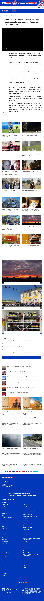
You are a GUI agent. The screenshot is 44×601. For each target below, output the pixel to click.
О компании (4, 559)
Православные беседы (5, 537)
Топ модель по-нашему (27, 552)
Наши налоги (25, 504)
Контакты (24, 567)
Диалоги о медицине (5, 552)
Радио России (5, 573)
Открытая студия (5, 543)
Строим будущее (26, 506)
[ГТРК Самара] (7, 11)
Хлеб (3, 526)
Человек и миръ (4, 528)
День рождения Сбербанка (27, 514)
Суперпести (25, 541)
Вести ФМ (4, 575)
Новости (4, 499)
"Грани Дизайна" (4, 506)
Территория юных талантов (27, 523)
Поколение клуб (4, 519)
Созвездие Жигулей (26, 518)
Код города (4, 535)
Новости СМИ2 (5, 115)
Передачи (4, 502)
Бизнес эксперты (5, 548)
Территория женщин (26, 550)
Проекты (9, 499)
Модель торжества (26, 525)
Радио (14, 499)
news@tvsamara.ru (11, 485)
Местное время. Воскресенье (7, 517)
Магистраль (4, 515)
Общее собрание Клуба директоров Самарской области (30, 512)
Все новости (21, 357)
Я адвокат (3, 550)
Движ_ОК (3, 511)
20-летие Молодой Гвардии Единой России (30, 516)
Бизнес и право (4, 554)
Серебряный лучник (5, 522)
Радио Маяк (4, 571)
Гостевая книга (25, 565)
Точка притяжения (5, 541)
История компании (26, 561)
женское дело (4, 556)
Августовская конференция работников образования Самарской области (31, 539)
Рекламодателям (26, 569)
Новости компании (26, 563)
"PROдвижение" (4, 530)
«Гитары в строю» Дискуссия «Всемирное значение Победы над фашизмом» (31, 555)
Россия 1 (4, 563)
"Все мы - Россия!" (5, 504)
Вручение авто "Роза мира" (27, 527)
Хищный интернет (5, 524)
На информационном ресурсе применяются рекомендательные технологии (23, 495)
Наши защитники (26, 529)
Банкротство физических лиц (28, 536)
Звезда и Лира (4, 539)
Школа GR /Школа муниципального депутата (30, 548)
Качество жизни (4, 513)
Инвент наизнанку (26, 531)
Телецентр (25, 543)
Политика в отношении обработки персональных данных (19, 493)
